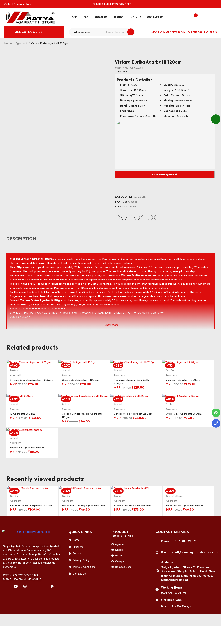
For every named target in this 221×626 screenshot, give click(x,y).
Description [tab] (21, 239)
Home (8, 43)
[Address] (157, 570)
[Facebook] (6, 586)
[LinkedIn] (43, 586)
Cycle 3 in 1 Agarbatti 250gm (184, 413)
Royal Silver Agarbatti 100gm (184, 505)
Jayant (66, 370)
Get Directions (171, 600)
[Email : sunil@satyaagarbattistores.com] (157, 552)
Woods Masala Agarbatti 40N (132, 505)
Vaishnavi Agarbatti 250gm (183, 379)
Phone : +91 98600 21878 (179, 541)
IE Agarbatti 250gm (22, 413)
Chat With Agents (163, 174)
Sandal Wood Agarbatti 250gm (133, 413)
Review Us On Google (176, 606)
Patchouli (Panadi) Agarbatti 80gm (84, 505)
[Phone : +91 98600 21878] (157, 541)
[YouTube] (15, 586)
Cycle (169, 404)
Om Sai (132, 201)
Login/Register (186, 17)
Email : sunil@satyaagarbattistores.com (189, 552)
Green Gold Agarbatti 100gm (80, 379)
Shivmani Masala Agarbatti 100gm (31, 505)
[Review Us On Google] (157, 606)
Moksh (14, 370)
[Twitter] (34, 586)
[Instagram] (25, 586)
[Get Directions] (157, 600)
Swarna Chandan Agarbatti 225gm (31, 379)
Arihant (66, 404)
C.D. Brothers (174, 496)
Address (167, 562)
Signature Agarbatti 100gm (27, 447)
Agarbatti (21, 43)
